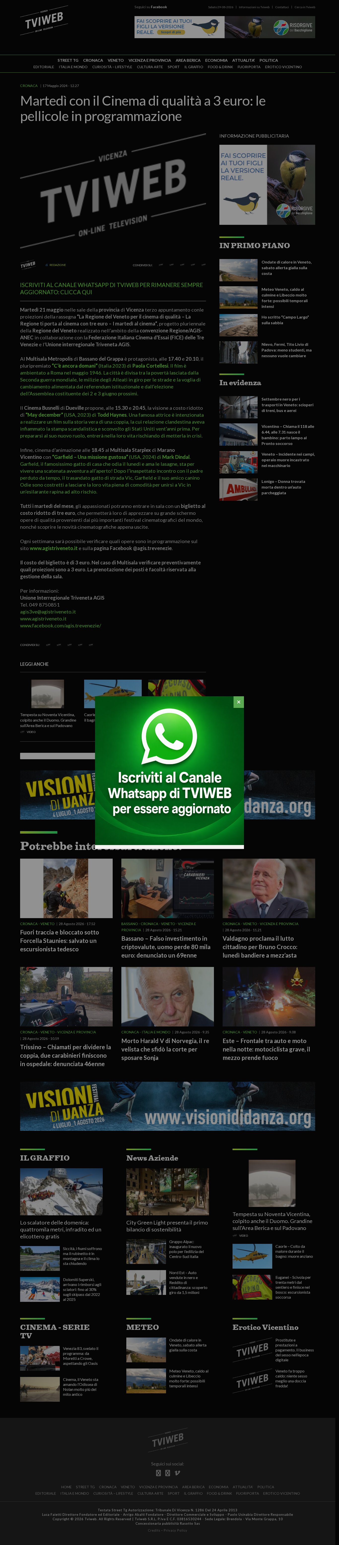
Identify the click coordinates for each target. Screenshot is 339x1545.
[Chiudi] (239, 702)
